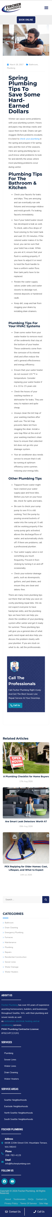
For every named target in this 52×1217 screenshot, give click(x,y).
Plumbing (11, 68)
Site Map (43, 1203)
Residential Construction (15, 957)
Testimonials (19, 1199)
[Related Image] (26, 757)
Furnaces (9, 937)
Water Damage (11, 967)
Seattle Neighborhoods (15, 1100)
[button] (46, 7)
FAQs (31, 1199)
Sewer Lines (10, 962)
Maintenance (10, 942)
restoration (9, 1021)
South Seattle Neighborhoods (18, 1119)
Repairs (8, 952)
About (8, 1199)
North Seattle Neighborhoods (18, 1112)
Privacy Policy (11, 1203)
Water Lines (10, 1066)
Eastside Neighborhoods (16, 1106)
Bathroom (33, 64)
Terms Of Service (28, 1203)
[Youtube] (12, 1181)
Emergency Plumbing (14, 932)
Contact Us (41, 1199)
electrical (20, 1021)
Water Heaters (11, 972)
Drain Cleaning (11, 927)
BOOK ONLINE (26, 19)
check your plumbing (29, 138)
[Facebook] (4, 1181)
